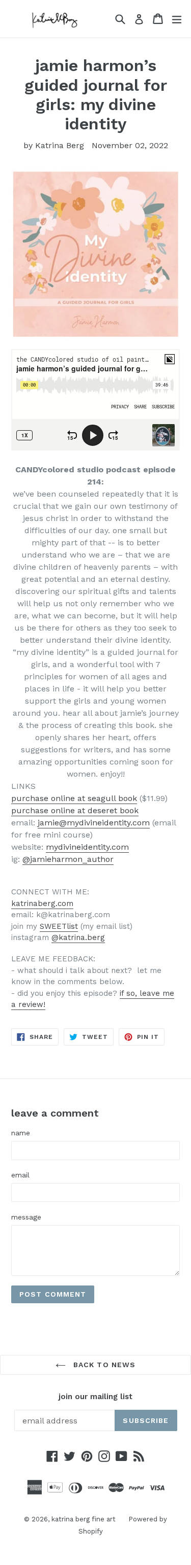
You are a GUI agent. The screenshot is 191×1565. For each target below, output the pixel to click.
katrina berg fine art (83, 1519)
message (26, 1217)
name (20, 1133)
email (20, 1175)
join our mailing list (95, 1396)
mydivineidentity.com (87, 847)
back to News (103, 1365)
